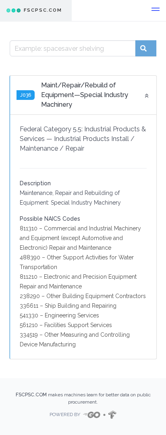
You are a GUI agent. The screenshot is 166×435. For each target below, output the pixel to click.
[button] (155, 10)
